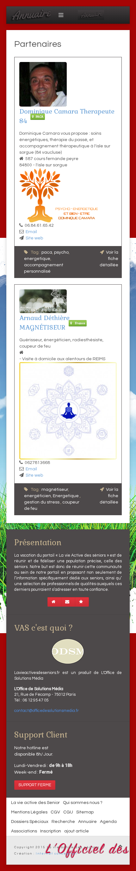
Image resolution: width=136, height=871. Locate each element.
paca (46, 252)
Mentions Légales (29, 812)
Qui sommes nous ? (82, 802)
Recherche (63, 821)
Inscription (50, 831)
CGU (68, 812)
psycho (61, 252)
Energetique (66, 496)
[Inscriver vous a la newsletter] (68, 602)
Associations (24, 831)
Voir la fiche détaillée (109, 258)
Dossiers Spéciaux (29, 821)
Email (31, 232)
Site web (34, 238)
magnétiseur (54, 489)
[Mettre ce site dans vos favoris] (82, 602)
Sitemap (85, 812)
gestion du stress (42, 502)
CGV (55, 812)
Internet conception (56, 853)
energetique (37, 258)
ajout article (76, 831)
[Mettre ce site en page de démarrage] (54, 602)
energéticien (37, 496)
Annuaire (87, 821)
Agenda (108, 821)
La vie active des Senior (35, 802)
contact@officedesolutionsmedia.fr (46, 710)
